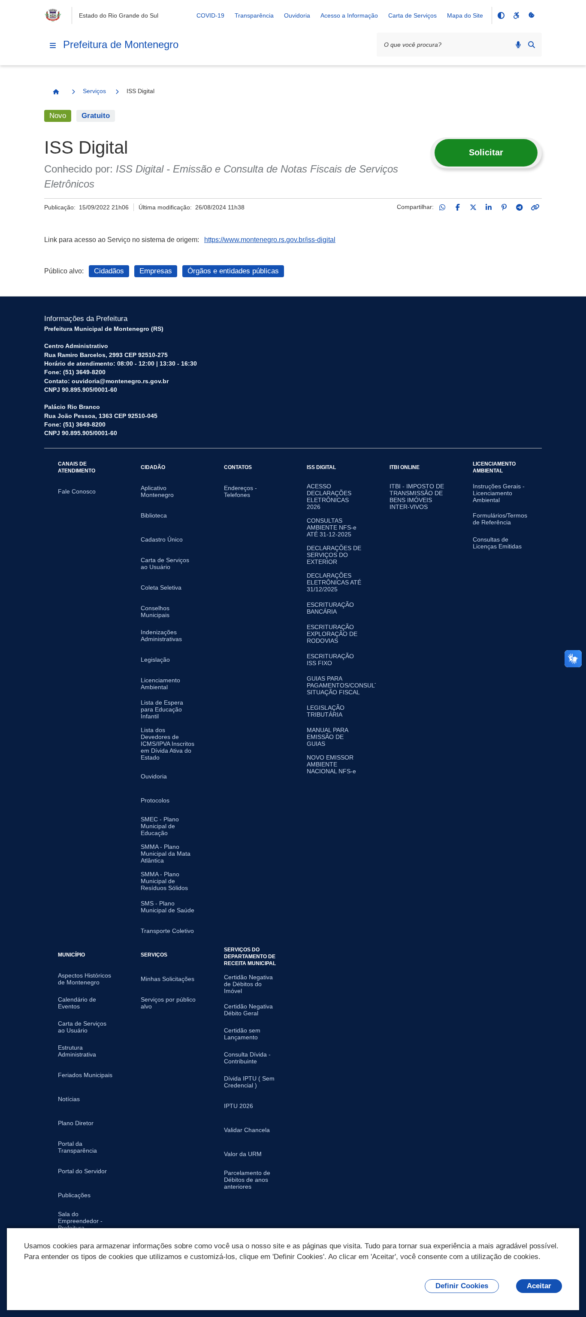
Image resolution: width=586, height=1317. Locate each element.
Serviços (94, 91)
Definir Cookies (461, 1286)
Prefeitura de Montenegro (120, 44)
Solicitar (486, 152)
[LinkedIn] (488, 207)
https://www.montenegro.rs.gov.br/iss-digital (269, 239)
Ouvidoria (297, 15)
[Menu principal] (52, 45)
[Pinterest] (504, 207)
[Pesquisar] (531, 44)
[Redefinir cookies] (531, 15)
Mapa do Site (465, 15)
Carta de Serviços (412, 15)
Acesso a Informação (349, 15)
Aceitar (539, 1286)
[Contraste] (500, 15)
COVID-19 (210, 15)
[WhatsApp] (442, 207)
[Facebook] (458, 207)
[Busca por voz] (518, 44)
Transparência (254, 15)
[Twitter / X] (473, 207)
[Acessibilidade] (516, 15)
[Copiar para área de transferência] (535, 207)
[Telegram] (519, 207)
